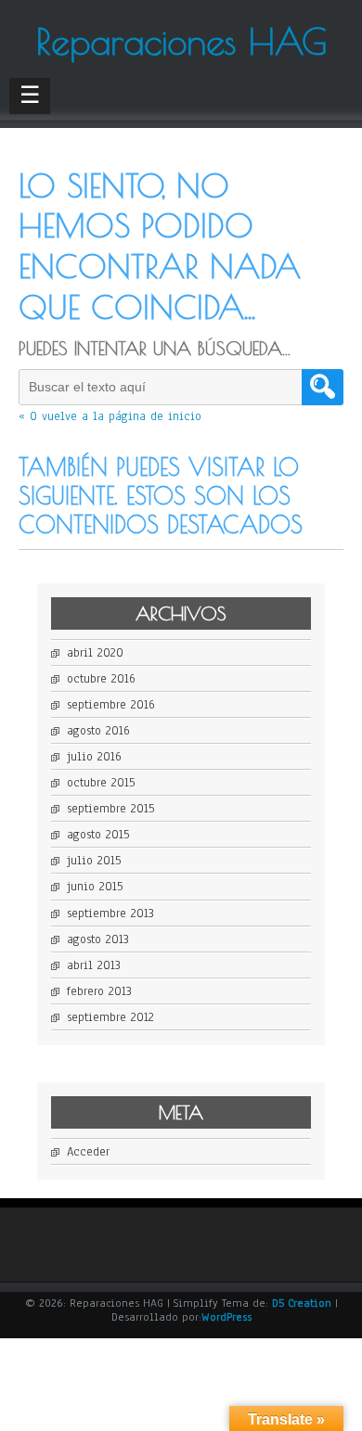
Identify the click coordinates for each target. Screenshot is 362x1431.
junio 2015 (95, 886)
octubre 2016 (101, 679)
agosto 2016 (98, 730)
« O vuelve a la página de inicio (110, 416)
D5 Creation (301, 1303)
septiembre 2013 (110, 913)
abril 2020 (95, 653)
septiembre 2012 (110, 1017)
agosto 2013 (98, 939)
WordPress (226, 1317)
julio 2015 (94, 860)
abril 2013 (94, 965)
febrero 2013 (99, 991)
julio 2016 (94, 756)
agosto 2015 (98, 834)
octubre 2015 (101, 782)
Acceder (88, 1152)
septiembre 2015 (110, 808)
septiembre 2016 (111, 704)
